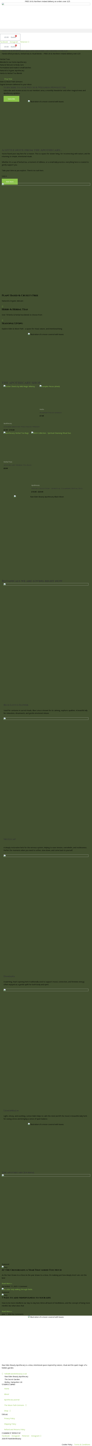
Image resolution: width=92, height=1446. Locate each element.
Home (6, 1388)
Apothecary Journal (11, 1399)
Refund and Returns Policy (14, 1429)
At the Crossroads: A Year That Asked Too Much (32, 1270)
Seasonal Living (12, 323)
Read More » (7, 1283)
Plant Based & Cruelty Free (20, 295)
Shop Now (8, 79)
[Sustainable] (2, 320)
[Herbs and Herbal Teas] (2, 306)
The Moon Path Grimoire (14, 1405)
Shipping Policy (10, 1424)
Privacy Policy (9, 1418)
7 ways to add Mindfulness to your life (26, 1297)
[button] (46, 31)
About (6, 1394)
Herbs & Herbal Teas (15, 309)
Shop (6, 1410)
